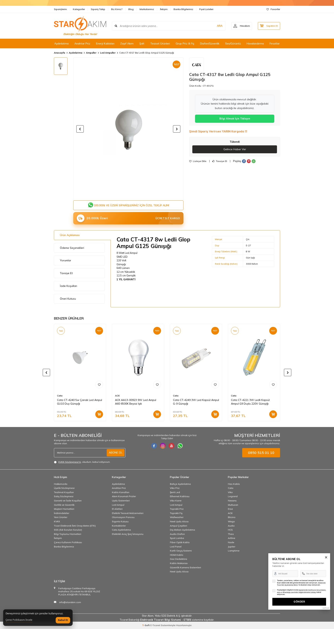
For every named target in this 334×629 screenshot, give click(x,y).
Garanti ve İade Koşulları (68, 500)
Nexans (232, 500)
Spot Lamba (177, 538)
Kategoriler (79, 9)
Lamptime (233, 550)
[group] (128, 129)
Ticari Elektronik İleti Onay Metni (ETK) (75, 525)
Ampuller (91, 52)
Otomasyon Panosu (123, 517)
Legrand (233, 496)
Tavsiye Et (221, 161)
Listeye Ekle (199, 161)
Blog (131, 9)
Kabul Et (63, 620)
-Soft (146, 625)
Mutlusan (233, 504)
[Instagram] (163, 446)
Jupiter (231, 546)
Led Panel (175, 546)
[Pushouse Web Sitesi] (325, 608)
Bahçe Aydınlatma (180, 483)
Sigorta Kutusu (120, 521)
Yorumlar (65, 260)
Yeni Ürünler (60, 517)
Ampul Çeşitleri (178, 525)
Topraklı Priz (177, 508)
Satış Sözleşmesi (63, 496)
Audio (231, 525)
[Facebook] (154, 446)
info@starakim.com (70, 602)
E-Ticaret (155, 625)
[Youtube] (171, 446)
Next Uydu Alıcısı (179, 521)
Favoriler (275, 9)
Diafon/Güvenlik (209, 43)
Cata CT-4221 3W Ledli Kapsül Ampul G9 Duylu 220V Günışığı (250, 401)
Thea (231, 534)
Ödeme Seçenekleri (72, 248)
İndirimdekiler (61, 513)
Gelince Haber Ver (234, 149)
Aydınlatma (61, 43)
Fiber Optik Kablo (180, 542)
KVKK (57, 521)
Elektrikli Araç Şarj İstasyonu (127, 534)
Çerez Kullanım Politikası (68, 542)
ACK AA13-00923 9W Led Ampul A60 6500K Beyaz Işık (135, 401)
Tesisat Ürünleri (160, 43)
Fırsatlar (275, 43)
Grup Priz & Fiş (185, 43)
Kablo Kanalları (120, 492)
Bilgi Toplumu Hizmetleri (67, 534)
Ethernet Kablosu (179, 496)
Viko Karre (175, 500)
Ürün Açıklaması (70, 235)
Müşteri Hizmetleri (64, 508)
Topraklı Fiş (176, 513)
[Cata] (196, 64)
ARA (219, 25)
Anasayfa (59, 52)
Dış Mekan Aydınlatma (182, 529)
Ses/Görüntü (233, 43)
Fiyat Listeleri (206, 9)
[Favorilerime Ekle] (99, 384)
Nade (231, 542)
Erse (230, 508)
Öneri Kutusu (68, 298)
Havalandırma (255, 43)
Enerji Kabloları (105, 43)
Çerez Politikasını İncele (19, 619)
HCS (230, 529)
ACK (117, 395)
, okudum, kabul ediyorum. (84, 461)
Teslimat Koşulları (64, 492)
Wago (231, 521)
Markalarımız (147, 9)
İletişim (164, 9)
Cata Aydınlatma (121, 529)
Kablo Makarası (179, 563)
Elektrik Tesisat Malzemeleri (127, 513)
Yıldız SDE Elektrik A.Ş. (168, 615)
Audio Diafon (177, 534)
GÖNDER (299, 601)
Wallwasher (176, 517)
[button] (80, 129)
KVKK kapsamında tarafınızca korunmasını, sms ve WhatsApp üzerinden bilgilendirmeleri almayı (301, 591)
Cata (59, 395)
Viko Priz (175, 488)
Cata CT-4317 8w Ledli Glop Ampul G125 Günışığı (146, 52)
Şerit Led (175, 492)
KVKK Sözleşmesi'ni (69, 461)
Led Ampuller (108, 52)
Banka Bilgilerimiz (183, 9)
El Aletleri (117, 508)
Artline (231, 538)
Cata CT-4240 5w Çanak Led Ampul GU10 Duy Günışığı (79, 401)
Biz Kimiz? (116, 9)
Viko (230, 492)
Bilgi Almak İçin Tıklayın (234, 118)
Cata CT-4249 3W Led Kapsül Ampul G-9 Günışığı (196, 401)
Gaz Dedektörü (178, 558)
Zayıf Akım (127, 43)
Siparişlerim (60, 9)
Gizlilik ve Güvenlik (64, 504)
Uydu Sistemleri (121, 500)
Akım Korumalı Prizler (124, 496)
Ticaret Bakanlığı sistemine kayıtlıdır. (167, 619)
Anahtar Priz (82, 43)
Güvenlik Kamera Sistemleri (185, 567)
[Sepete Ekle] (99, 414)
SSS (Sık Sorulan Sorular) (68, 529)
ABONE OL (115, 452)
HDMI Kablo (176, 554)
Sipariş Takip (98, 9)
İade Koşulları (68, 286)
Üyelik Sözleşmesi (64, 488)
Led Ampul (118, 504)
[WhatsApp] (180, 446)
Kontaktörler (119, 525)
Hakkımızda (60, 483)
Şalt (141, 43)
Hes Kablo (234, 483)
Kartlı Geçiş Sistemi (181, 550)
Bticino (231, 517)
